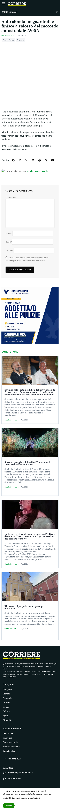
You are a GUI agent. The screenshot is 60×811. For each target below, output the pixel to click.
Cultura (6, 711)
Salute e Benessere (11, 746)
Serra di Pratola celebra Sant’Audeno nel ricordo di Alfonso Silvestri (27, 463)
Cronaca (20, 40)
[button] (13, 160)
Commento (11, 197)
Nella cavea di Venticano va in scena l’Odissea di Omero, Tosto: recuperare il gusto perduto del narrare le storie (30, 536)
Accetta (9, 805)
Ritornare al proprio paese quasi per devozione (25, 607)
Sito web (9, 250)
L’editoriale (8, 733)
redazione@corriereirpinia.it (20, 772)
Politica (6, 693)
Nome (9, 233)
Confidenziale (9, 751)
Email (9, 242)
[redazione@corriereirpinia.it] (4, 772)
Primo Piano (8, 40)
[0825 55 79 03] (4, 779)
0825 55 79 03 (14, 778)
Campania (7, 689)
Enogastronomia (10, 742)
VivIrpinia (7, 737)
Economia (7, 698)
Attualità (7, 720)
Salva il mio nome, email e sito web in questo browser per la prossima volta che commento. (27, 259)
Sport (5, 715)
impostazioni (34, 798)
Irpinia (6, 706)
